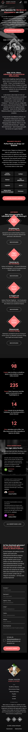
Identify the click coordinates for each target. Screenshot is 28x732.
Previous (7, 670)
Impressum (9, 728)
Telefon (5, 613)
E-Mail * (5, 607)
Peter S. (10, 471)
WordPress (4, 97)
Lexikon (14, 696)
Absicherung (14, 125)
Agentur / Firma (7, 600)
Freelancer (4, 103)
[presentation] (25, 2)
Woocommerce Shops (14, 689)
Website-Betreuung (14, 691)
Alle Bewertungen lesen (14, 524)
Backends (6, 109)
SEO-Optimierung (6, 127)
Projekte (14, 694)
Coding (5, 83)
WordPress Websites (14, 686)
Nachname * (6, 594)
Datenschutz (18, 728)
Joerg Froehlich (12, 494)
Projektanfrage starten (14, 30)
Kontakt (14, 698)
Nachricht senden (11, 648)
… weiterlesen (17, 466)
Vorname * (5, 588)
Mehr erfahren (14, 242)
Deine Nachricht (7, 626)
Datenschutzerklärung (13, 639)
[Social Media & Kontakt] (14, 56)
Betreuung (5, 123)
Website (5, 619)
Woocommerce (15, 97)
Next (21, 670)
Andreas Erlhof (12, 517)
